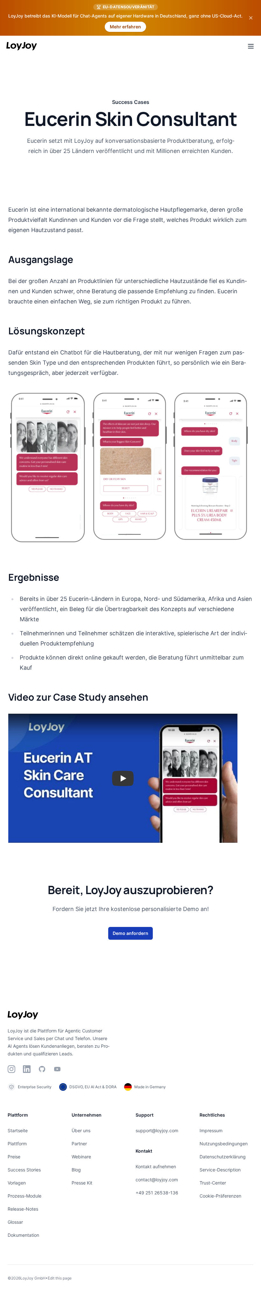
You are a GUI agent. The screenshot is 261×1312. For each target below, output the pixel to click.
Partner (79, 1143)
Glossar (15, 1222)
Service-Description (220, 1169)
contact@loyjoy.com (157, 1179)
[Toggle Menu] (251, 46)
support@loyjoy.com (157, 1130)
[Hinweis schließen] (251, 18)
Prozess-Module (24, 1196)
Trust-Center (213, 1182)
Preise (14, 1156)
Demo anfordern (130, 933)
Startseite (18, 1130)
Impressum (211, 1130)
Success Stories (24, 1169)
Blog (76, 1169)
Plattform (17, 1143)
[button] (122, 778)
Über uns (81, 1130)
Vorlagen (17, 1182)
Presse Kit (82, 1182)
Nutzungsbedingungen (224, 1143)
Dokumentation (23, 1235)
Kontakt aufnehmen (156, 1166)
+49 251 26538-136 (157, 1192)
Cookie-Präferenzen (220, 1196)
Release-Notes (23, 1209)
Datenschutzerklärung (223, 1156)
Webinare (81, 1156)
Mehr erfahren (125, 26)
